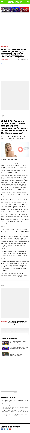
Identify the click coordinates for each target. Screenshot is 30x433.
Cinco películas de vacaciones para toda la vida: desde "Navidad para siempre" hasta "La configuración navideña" (14, 323)
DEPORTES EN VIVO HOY (11, 426)
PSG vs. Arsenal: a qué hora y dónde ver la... (14, 10)
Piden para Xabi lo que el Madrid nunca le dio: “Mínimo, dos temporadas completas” (18, 354)
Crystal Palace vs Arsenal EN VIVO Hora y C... (23, 10)
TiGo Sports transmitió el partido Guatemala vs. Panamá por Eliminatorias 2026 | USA (18, 343)
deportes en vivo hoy (6, 59)
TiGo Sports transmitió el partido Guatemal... (5, 10)
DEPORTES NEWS (4, 46)
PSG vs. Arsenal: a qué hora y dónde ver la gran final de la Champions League (19, 348)
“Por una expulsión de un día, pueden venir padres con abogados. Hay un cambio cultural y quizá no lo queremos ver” (15, 411)
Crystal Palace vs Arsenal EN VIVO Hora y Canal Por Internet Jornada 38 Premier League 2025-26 (15, 415)
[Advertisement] (15, 29)
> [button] (28, 8)
